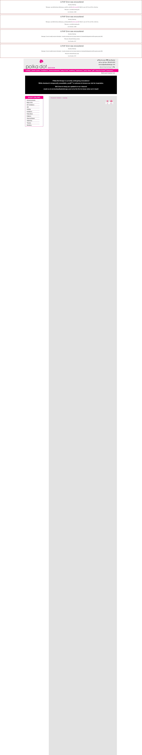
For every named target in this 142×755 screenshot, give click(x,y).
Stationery (29, 120)
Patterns (29, 116)
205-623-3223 (111, 62)
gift (93, 70)
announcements (54, 70)
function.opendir (75, 7)
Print (111, 102)
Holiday (29, 109)
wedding (72, 70)
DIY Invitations (30, 104)
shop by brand (100, 70)
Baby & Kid (30, 102)
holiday (28, 70)
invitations (44, 70)
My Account (102, 60)
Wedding (29, 125)
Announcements (31, 100)
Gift (27, 107)
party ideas (87, 70)
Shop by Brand (31, 118)
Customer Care (111, 73)
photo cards (36, 70)
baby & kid (64, 70)
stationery (79, 70)
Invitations (29, 111)
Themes (29, 123)
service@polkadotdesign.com (107, 64)
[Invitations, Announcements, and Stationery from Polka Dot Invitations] (40, 64)
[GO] (114, 67)
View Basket (111, 60)
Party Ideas (30, 113)
